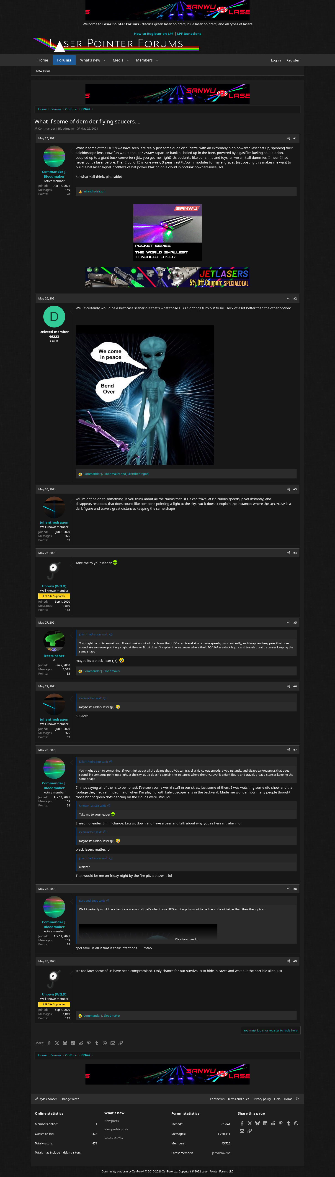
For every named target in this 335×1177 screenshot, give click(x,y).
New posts (43, 71)
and (116, 474)
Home (43, 60)
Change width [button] (69, 1099)
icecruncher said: (90, 698)
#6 (295, 686)
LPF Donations (189, 33)
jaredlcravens (221, 1153)
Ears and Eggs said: (92, 900)
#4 (295, 553)
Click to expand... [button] (186, 939)
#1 (295, 138)
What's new (90, 60)
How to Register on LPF (153, 33)
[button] (104, 60)
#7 (295, 750)
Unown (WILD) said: (92, 805)
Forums (64, 60)
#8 (295, 889)
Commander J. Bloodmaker (56, 128)
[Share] (289, 138)
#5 (295, 622)
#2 (295, 298)
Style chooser (47, 1099)
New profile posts (116, 1129)
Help (277, 1099)
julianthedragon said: (93, 634)
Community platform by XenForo (140, 1171)
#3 (295, 489)
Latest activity (113, 1137)
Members (144, 60)
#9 (295, 961)
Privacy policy (262, 1099)
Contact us (217, 1099)
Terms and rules (238, 1099)
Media (118, 60)
